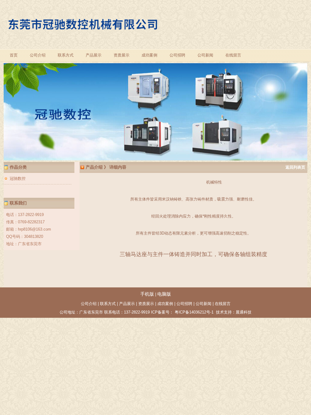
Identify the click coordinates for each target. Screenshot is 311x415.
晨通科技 (243, 312)
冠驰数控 (18, 178)
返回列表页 (295, 167)
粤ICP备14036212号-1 (193, 312)
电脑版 (164, 294)
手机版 (147, 294)
